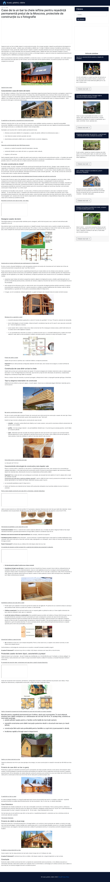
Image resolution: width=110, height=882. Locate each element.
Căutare (81, 19)
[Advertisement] (36, 31)
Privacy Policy (65, 877)
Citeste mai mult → (84, 89)
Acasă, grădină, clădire (15, 3)
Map (60, 877)
